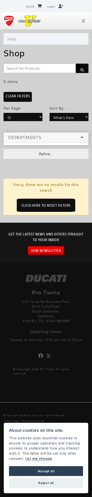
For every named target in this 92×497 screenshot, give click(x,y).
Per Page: (12, 108)
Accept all (46, 471)
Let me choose (38, 458)
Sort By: (57, 108)
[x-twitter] (50, 356)
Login (51, 6)
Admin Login (12, 421)
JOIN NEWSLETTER (46, 250)
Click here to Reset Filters (46, 205)
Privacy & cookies (34, 421)
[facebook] (42, 356)
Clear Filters (18, 95)
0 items (11, 81)
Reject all (46, 483)
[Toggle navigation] (83, 21)
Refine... (46, 153)
